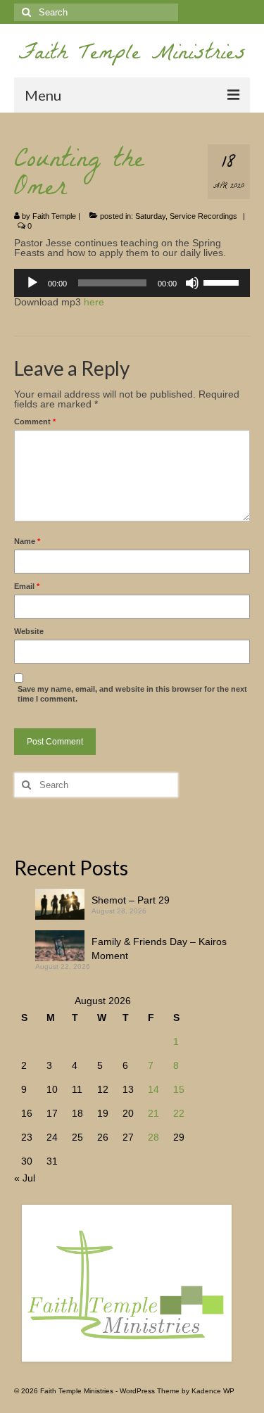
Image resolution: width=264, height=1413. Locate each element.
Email (26, 586)
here (94, 302)
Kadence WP (212, 1391)
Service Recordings (203, 216)
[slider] (223, 281)
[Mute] (192, 283)
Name (27, 541)
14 (153, 1089)
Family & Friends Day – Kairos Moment (159, 948)
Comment (35, 421)
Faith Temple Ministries (132, 55)
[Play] (32, 283)
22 (178, 1113)
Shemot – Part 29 (131, 900)
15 (178, 1089)
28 (153, 1137)
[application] (132, 283)
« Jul (24, 1178)
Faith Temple (54, 216)
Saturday (150, 216)
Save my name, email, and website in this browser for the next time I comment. (132, 694)
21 (153, 1113)
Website (29, 631)
